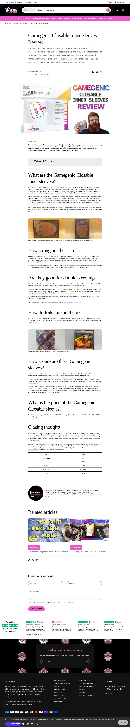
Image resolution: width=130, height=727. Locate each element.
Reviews (15, 23)
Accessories (90, 18)
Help (110, 2)
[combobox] (73, 10)
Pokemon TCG (22, 18)
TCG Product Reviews (62, 683)
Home (9, 23)
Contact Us (58, 701)
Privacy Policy (59, 695)
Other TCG (76, 18)
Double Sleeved (14, 719)
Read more (34, 547)
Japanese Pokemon (40, 18)
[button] (122, 10)
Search (56, 686)
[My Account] (117, 10)
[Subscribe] (87, 661)
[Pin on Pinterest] (100, 72)
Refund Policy (59, 692)
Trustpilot (85, 494)
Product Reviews (85, 695)
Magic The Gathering (60, 18)
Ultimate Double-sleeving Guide (73, 302)
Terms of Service (60, 698)
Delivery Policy (59, 689)
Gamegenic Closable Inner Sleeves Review (34, 23)
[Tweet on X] (97, 72)
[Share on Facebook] (93, 72)
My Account (121, 2)
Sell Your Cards (59, 681)
